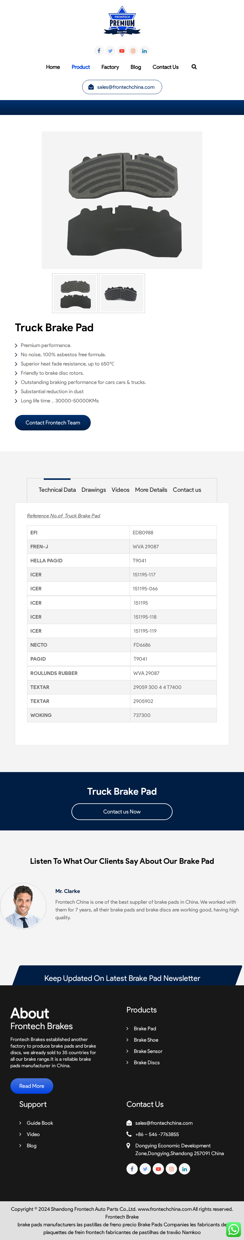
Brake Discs (147, 1062)
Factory (110, 67)
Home (53, 67)
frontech (95, 1232)
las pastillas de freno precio (107, 1224)
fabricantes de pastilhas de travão (143, 1232)
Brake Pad (145, 1028)
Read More (31, 1086)
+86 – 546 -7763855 (157, 1134)
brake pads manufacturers (47, 1224)
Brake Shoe (146, 1040)
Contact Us (166, 67)
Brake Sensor (148, 1051)
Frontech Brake (122, 1217)
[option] (122, 200)
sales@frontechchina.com (125, 87)
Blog (136, 67)
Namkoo (191, 1232)
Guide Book (40, 1123)
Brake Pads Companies (163, 1224)
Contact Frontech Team (53, 422)
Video (33, 1134)
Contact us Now (122, 811)
